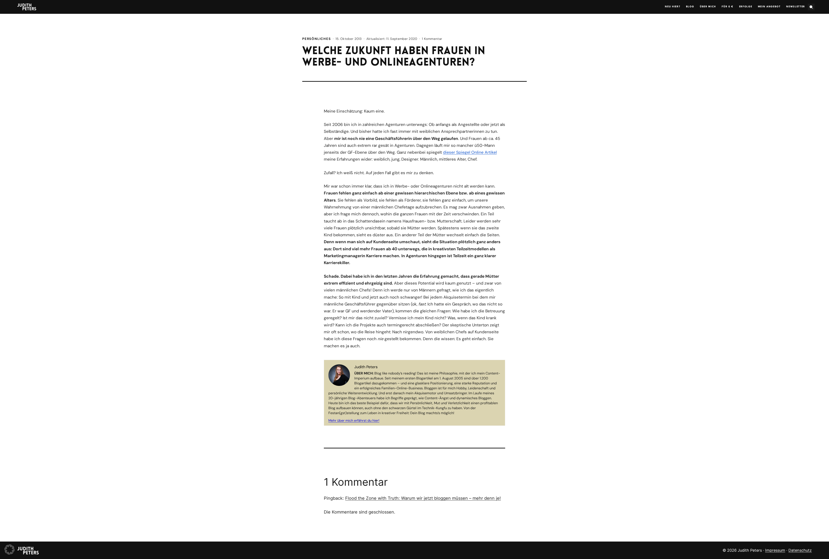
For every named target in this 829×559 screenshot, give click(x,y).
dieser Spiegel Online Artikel (470, 152)
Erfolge (745, 7)
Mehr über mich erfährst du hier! (353, 420)
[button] (9, 549)
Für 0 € (727, 7)
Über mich (708, 7)
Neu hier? (672, 7)
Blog (690, 7)
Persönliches (316, 39)
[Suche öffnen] (811, 7)
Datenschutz (800, 550)
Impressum (775, 550)
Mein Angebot (769, 7)
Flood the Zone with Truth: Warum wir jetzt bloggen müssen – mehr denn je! (423, 498)
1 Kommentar (432, 39)
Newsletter (795, 7)
